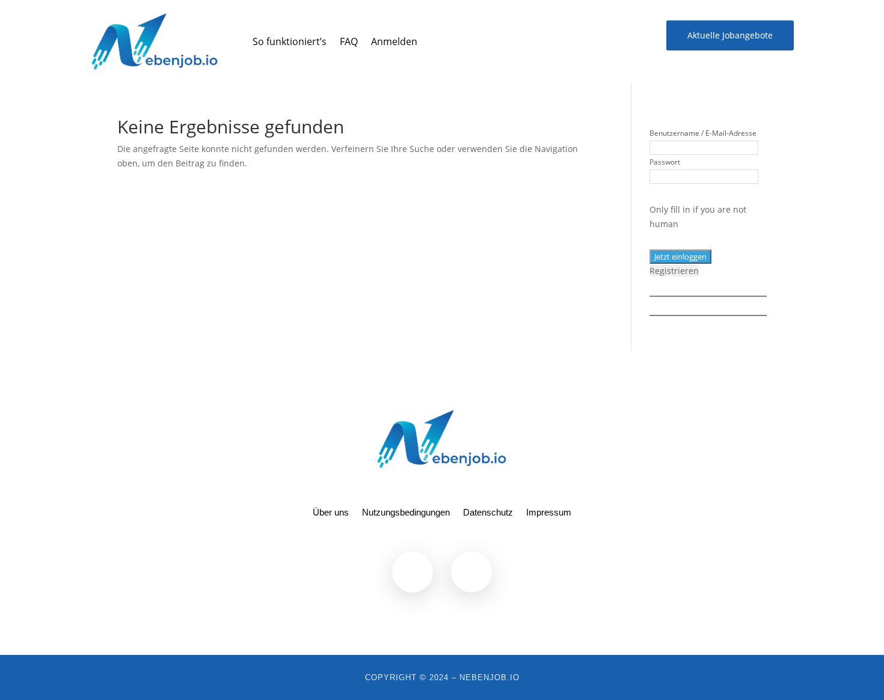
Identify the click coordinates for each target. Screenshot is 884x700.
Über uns (331, 512)
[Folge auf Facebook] (623, 35)
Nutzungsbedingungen (406, 512)
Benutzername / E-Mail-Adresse (703, 133)
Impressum (548, 512)
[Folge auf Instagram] (471, 572)
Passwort (664, 162)
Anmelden (394, 41)
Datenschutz (488, 512)
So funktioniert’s (290, 41)
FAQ (349, 41)
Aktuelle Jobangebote (730, 35)
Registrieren (674, 270)
